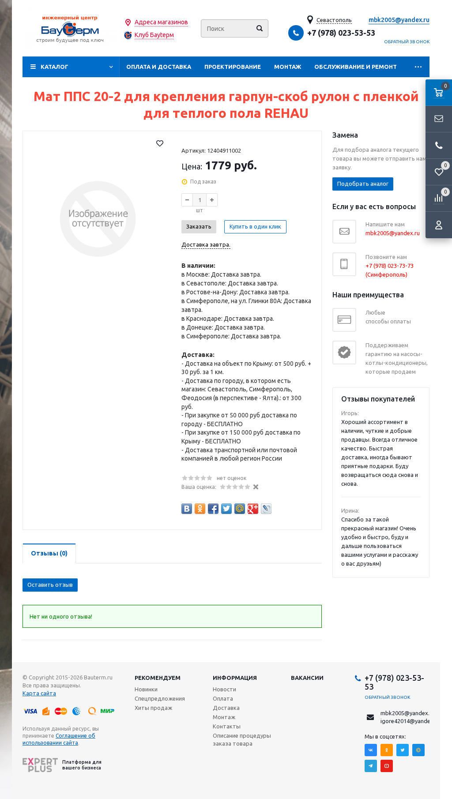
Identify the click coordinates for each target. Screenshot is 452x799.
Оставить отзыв (50, 584)
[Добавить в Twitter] (226, 508)
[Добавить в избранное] (160, 143)
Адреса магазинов (161, 22)
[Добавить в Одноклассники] (200, 508)
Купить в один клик (255, 226)
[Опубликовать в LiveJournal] (266, 508)
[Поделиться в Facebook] (213, 508)
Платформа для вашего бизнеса (82, 764)
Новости (224, 689)
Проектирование (232, 67)
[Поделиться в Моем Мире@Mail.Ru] (239, 508)
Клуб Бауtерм (154, 34)
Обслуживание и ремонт (355, 67)
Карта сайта (39, 693)
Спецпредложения (160, 698)
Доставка (226, 708)
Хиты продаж (153, 708)
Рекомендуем (158, 678)
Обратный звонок (407, 41)
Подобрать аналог (362, 183)
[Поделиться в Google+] (253, 508)
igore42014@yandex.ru (410, 721)
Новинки (146, 689)
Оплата (223, 698)
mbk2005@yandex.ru (399, 19)
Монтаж (287, 67)
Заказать (198, 226)
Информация (235, 678)
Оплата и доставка (158, 67)
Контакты (227, 726)
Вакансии (307, 678)
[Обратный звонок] (439, 145)
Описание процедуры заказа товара (242, 739)
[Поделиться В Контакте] (186, 508)
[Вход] (439, 225)
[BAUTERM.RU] (71, 28)
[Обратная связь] (439, 119)
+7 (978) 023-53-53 (341, 32)
